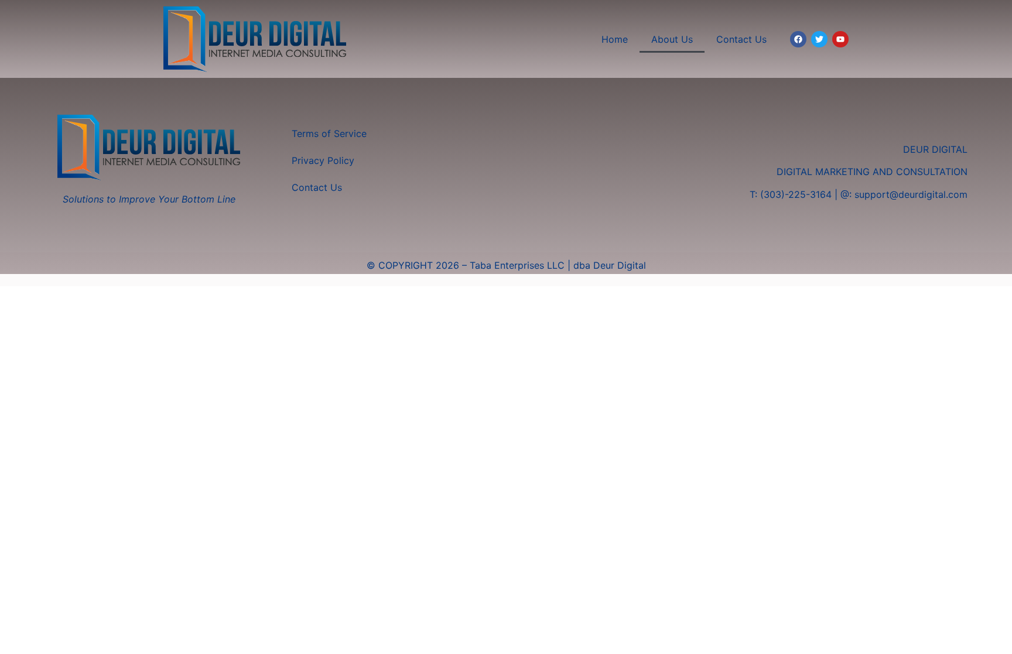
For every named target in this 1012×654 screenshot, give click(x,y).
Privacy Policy (323, 160)
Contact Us (741, 39)
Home (614, 39)
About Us (672, 39)
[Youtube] (840, 39)
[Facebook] (798, 39)
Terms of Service (329, 133)
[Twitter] (819, 39)
